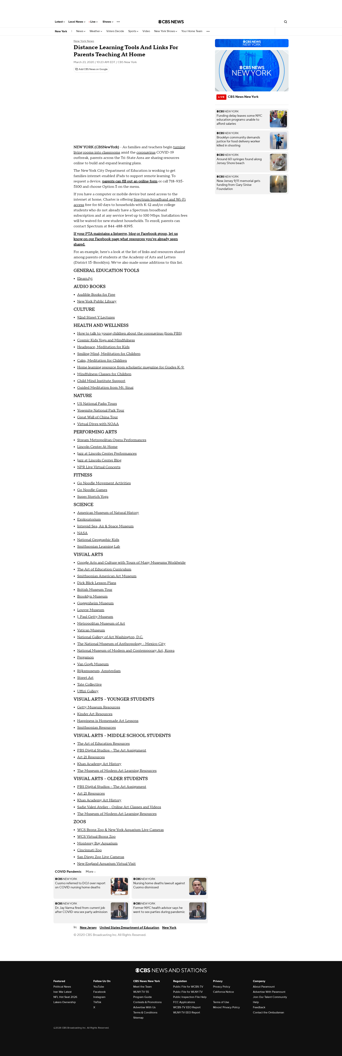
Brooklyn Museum (92, 596)
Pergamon (85, 657)
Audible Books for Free (96, 294)
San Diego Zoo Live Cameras (100, 857)
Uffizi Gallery (88, 691)
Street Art (85, 677)
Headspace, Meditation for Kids (103, 347)
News (80, 31)
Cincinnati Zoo (89, 850)
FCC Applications (184, 1002)
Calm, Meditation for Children (102, 360)
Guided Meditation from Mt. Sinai (105, 387)
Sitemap (138, 1017)
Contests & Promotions (147, 1002)
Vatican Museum (91, 630)
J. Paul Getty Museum (95, 617)
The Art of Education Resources (103, 743)
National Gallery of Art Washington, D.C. (110, 637)
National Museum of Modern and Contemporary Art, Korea (125, 650)
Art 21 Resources (91, 757)
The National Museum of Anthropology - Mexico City (121, 644)
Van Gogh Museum (93, 664)
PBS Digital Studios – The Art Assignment (111, 750)
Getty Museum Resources (98, 707)
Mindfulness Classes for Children (104, 374)
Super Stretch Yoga (92, 496)
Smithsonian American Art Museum (106, 576)
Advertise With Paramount (269, 991)
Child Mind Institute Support (101, 381)
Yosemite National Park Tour (100, 410)
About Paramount (264, 986)
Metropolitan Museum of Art (101, 623)
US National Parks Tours (97, 403)
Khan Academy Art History (99, 764)
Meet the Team (142, 986)
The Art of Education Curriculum (104, 569)
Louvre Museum (90, 610)
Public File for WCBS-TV (188, 986)
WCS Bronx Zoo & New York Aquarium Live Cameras (120, 830)
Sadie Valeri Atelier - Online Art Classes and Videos (119, 807)
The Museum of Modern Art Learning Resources (117, 770)
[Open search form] (285, 21)
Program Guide (142, 997)
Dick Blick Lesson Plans (96, 583)
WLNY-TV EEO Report (186, 1012)
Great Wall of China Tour (97, 417)
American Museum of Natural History (108, 512)
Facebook (99, 991)
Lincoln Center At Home (97, 447)
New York (61, 31)
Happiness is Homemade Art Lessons (107, 721)
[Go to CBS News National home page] (171, 22)
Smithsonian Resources (96, 727)
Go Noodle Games (92, 490)
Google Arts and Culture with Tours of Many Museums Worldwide (131, 562)
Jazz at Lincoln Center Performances (107, 453)
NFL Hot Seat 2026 (65, 997)
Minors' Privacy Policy (226, 1007)
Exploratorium (89, 519)
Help (256, 1002)
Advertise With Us (144, 1007)
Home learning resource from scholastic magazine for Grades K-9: (130, 367)
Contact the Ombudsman (268, 1012)
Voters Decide (115, 31)
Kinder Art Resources (94, 714)
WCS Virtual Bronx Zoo (96, 836)
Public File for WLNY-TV (188, 991)
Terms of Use (221, 1002)
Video (146, 31)
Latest (59, 21)
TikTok (97, 1002)
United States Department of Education (129, 928)
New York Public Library (96, 301)
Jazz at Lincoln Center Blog (99, 460)
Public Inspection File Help (189, 997)
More (90, 872)
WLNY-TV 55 (141, 991)
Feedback (259, 1007)
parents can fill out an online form (129, 181)
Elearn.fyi (84, 278)
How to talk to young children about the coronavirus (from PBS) (129, 333)
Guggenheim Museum (95, 603)
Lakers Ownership (64, 1002)
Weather (95, 31)
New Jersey (88, 928)
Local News (76, 21)
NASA (82, 533)
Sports (132, 31)
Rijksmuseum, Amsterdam (99, 671)
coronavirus (146, 152)
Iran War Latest (62, 991)
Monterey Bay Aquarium (97, 843)
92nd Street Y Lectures (96, 317)
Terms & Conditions (145, 1012)
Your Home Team (191, 31)
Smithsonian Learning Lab (98, 546)
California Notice (223, 991)
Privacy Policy (221, 986)
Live (93, 22)
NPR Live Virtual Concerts (98, 467)
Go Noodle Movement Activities (104, 483)
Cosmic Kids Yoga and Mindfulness (106, 340)
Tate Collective (89, 684)
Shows (107, 21)
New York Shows (165, 31)
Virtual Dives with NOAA (98, 424)
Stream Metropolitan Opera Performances (111, 440)
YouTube (98, 986)
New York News (84, 41)
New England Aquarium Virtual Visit (106, 863)
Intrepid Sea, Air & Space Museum (105, 526)
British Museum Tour (94, 589)
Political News (62, 986)
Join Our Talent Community (270, 997)
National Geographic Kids (98, 540)
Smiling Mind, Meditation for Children (108, 354)
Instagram (99, 997)
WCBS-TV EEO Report (187, 1007)
